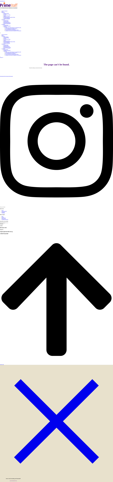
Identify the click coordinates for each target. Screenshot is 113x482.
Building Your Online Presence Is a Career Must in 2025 (13, 27)
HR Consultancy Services (7, 22)
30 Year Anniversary (4, 34)
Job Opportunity (6, 25)
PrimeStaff (3, 12)
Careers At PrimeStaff (7, 18)
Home (2, 11)
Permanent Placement (7, 46)
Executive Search (6, 21)
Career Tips (5, 26)
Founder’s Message (6, 13)
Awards (5, 15)
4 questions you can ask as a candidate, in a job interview (13, 30)
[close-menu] (0, 32)
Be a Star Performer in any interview (10, 29)
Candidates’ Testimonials (7, 50)
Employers (3, 19)
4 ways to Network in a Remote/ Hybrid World (11, 54)
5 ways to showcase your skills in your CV (11, 28)
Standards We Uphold (7, 16)
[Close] (56, 477)
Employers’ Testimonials (7, 23)
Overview (5, 38)
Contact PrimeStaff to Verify (13, 480)
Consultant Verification (7, 43)
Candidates (3, 24)
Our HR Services (6, 20)
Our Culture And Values (7, 39)
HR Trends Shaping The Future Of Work (9, 17)
